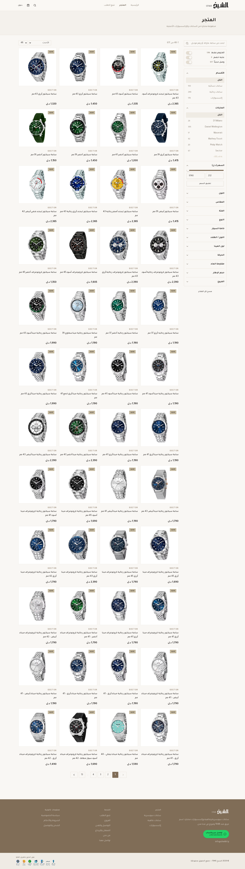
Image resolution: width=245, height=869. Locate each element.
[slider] (188, 170)
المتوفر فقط (215, 53)
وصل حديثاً (217, 62)
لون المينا (219, 246)
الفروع (221, 282)
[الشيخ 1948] (217, 5)
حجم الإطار (218, 273)
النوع (221, 220)
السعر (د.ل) (218, 165)
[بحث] (35, 5)
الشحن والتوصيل (52, 825)
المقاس (220, 202)
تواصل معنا (104, 840)
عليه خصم (217, 57)
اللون (221, 193)
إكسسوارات (155, 825)
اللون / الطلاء (217, 237)
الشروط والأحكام (52, 820)
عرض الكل (218, 156)
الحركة (221, 255)
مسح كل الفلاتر (205, 292)
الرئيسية (135, 5)
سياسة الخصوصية (50, 815)
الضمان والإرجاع (102, 830)
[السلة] (28, 5)
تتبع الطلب (109, 5)
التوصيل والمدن (102, 825)
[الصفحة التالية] (74, 775)
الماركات (219, 108)
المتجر (122, 5)
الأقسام (220, 73)
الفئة (221, 211)
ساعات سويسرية (152, 815)
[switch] (189, 53)
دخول (20, 5)
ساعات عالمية (154, 820)
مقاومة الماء (217, 264)
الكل (220, 80)
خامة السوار (218, 229)
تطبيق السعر (205, 184)
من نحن (106, 835)
